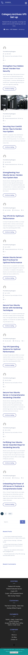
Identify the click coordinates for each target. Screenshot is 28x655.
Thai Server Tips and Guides (11, 56)
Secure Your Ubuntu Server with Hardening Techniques (12, 307)
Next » (10, 513)
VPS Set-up (20, 118)
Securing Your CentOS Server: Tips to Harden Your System (12, 129)
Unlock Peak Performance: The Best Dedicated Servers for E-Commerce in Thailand (13, 546)
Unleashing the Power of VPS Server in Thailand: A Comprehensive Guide (13, 486)
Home (7, 29)
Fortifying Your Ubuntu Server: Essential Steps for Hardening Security (14, 445)
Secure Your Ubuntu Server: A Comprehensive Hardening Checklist (14, 395)
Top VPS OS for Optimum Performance (13, 217)
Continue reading (9, 88)
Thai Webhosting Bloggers (9, 51)
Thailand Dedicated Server (11, 118)
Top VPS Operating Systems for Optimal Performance (12, 349)
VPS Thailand (13, 29)
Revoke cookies (14, 652)
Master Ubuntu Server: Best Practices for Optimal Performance (12, 260)
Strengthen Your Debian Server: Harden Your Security (13, 68)
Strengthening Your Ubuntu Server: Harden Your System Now (13, 175)
